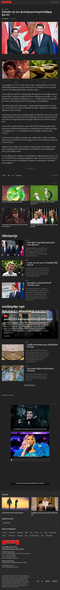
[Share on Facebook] (25, 168)
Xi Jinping (18, 175)
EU (52, 97)
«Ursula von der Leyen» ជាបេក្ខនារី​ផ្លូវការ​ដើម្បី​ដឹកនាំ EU (42, 264)
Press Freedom (49, 535)
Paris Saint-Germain (34, 535)
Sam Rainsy (20, 532)
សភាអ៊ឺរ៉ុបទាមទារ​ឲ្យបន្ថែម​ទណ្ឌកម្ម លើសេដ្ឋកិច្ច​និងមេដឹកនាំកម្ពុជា (42, 346)
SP (42, 581)
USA (31, 532)
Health (4, 535)
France (36, 532)
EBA (33, 99)
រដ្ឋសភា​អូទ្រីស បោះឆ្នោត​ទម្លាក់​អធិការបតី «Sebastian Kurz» (39, 284)
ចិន (35, 85)
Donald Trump (52, 532)
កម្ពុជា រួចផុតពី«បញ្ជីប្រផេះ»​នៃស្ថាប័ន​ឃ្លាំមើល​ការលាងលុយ (40, 370)
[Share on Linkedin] (34, 168)
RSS (38, 581)
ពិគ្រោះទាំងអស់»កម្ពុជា (29, 385)
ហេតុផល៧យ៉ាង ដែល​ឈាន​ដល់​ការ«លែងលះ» (13, 513)
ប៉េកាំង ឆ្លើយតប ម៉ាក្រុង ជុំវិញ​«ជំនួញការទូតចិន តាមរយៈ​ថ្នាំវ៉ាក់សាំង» (41, 244)
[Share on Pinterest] (31, 168)
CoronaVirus (12, 532)
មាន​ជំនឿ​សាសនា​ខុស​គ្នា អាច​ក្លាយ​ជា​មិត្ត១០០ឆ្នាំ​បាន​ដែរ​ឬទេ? (44, 514)
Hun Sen (5, 532)
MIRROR (47, 581)
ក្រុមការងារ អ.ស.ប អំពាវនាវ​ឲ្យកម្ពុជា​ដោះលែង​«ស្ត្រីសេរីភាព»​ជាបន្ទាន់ (28, 319)
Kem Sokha (20, 535)
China (4, 175)
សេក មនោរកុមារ (5, 19)
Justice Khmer (11, 535)
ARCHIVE (54, 581)
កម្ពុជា (3, 9)
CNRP (26, 532)
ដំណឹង (6, 9)
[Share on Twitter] (28, 168)
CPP (42, 535)
